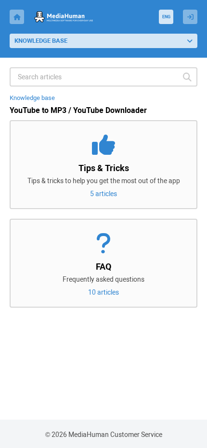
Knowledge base (32, 97)
